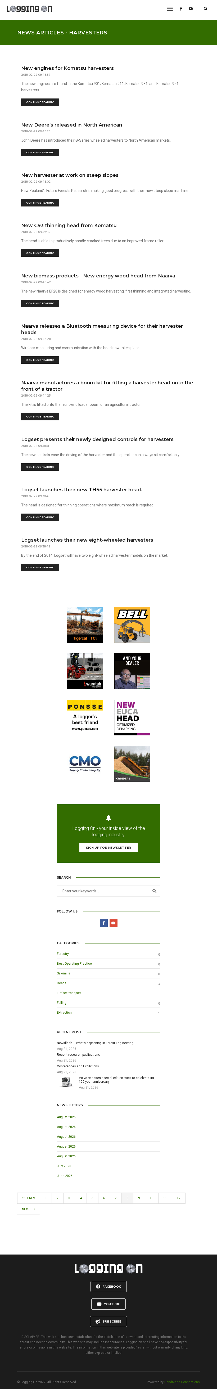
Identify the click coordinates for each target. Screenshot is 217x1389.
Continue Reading (40, 102)
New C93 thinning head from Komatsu (69, 225)
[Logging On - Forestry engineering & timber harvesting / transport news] (29, 8)
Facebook (111, 1286)
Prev (30, 1198)
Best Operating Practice (74, 963)
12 (178, 1198)
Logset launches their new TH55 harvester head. (81, 490)
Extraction (64, 1012)
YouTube (111, 1304)
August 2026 (66, 1117)
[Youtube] (191, 9)
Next (26, 1209)
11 (165, 1198)
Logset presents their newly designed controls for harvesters (97, 439)
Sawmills (63, 973)
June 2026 (65, 1176)
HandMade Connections (182, 1382)
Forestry (63, 954)
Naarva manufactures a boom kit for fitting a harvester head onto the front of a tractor (107, 386)
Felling (61, 1003)
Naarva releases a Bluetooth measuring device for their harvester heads (102, 329)
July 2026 (64, 1166)
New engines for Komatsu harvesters (67, 68)
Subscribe (111, 1321)
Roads (61, 983)
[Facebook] (181, 9)
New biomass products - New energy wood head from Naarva (98, 276)
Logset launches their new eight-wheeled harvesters (87, 540)
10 (151, 1198)
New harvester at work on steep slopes (70, 175)
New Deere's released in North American (71, 125)
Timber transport (69, 993)
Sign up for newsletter (108, 847)
